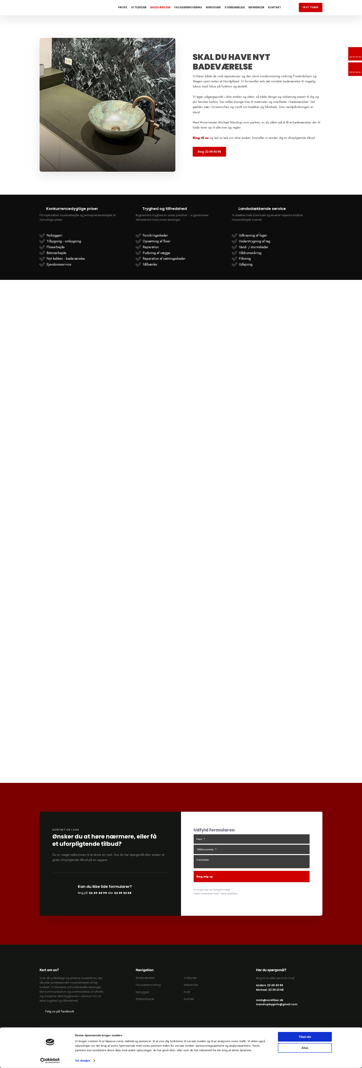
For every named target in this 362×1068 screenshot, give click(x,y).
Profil (122, 7)
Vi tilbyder (138, 7)
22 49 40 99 (98, 893)
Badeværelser (160, 7)
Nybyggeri (213, 7)
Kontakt (274, 7)
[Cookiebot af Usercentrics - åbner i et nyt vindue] (50, 1060)
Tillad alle (305, 1036)
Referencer (256, 7)
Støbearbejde (235, 7)
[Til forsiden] (60, 7)
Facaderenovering (188, 7)
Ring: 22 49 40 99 (209, 152)
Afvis (304, 1047)
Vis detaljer (82, 1060)
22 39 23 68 (122, 893)
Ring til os (201, 138)
